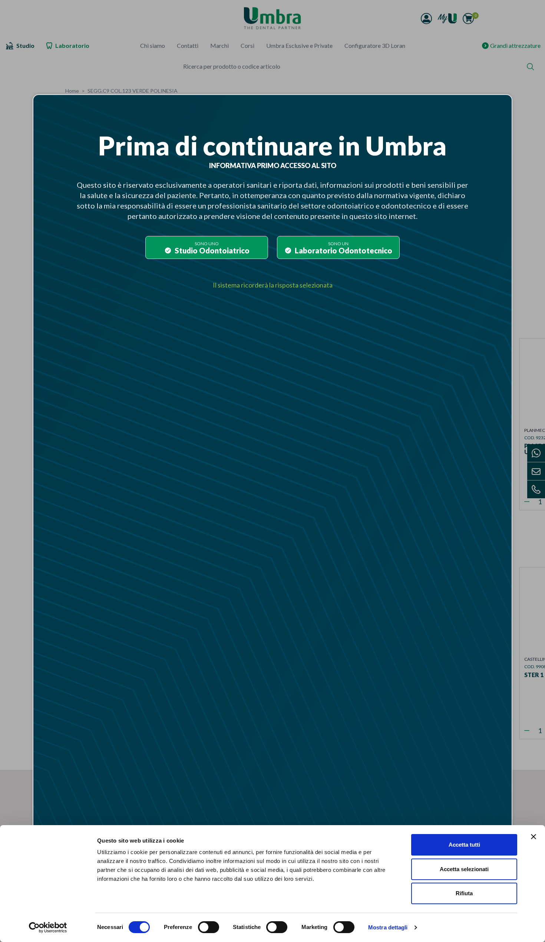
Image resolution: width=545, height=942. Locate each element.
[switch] (208, 927)
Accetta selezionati (464, 869)
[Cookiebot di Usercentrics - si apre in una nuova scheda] (48, 927)
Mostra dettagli (388, 927)
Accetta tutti (464, 844)
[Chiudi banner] (533, 836)
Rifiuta (464, 893)
